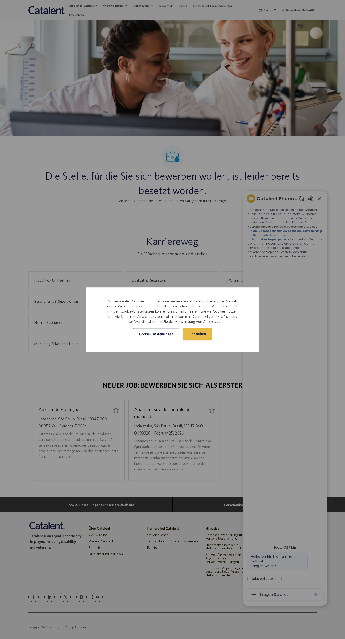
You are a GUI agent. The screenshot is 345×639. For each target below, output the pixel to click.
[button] (156, 334)
